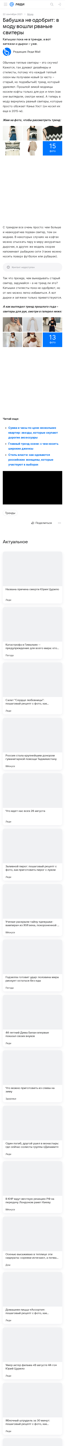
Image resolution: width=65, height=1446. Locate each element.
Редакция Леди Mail (26, 51)
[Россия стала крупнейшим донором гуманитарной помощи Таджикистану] (32, 744)
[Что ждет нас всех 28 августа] (32, 799)
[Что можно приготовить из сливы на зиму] (32, 1076)
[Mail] (12, 4)
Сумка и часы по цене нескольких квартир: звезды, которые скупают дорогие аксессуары (33, 432)
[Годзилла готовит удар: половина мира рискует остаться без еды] (32, 965)
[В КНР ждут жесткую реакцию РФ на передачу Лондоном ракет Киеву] (32, 1187)
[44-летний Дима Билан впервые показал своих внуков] (32, 1021)
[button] (12, 133)
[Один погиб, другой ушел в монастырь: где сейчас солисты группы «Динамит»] (32, 1132)
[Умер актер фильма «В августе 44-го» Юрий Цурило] (32, 1353)
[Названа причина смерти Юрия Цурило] (32, 578)
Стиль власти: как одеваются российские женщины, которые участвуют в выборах (30, 459)
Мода (30, 14)
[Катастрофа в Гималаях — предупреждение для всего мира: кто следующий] (32, 633)
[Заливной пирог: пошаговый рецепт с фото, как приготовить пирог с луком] (32, 855)
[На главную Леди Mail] (19, 4)
